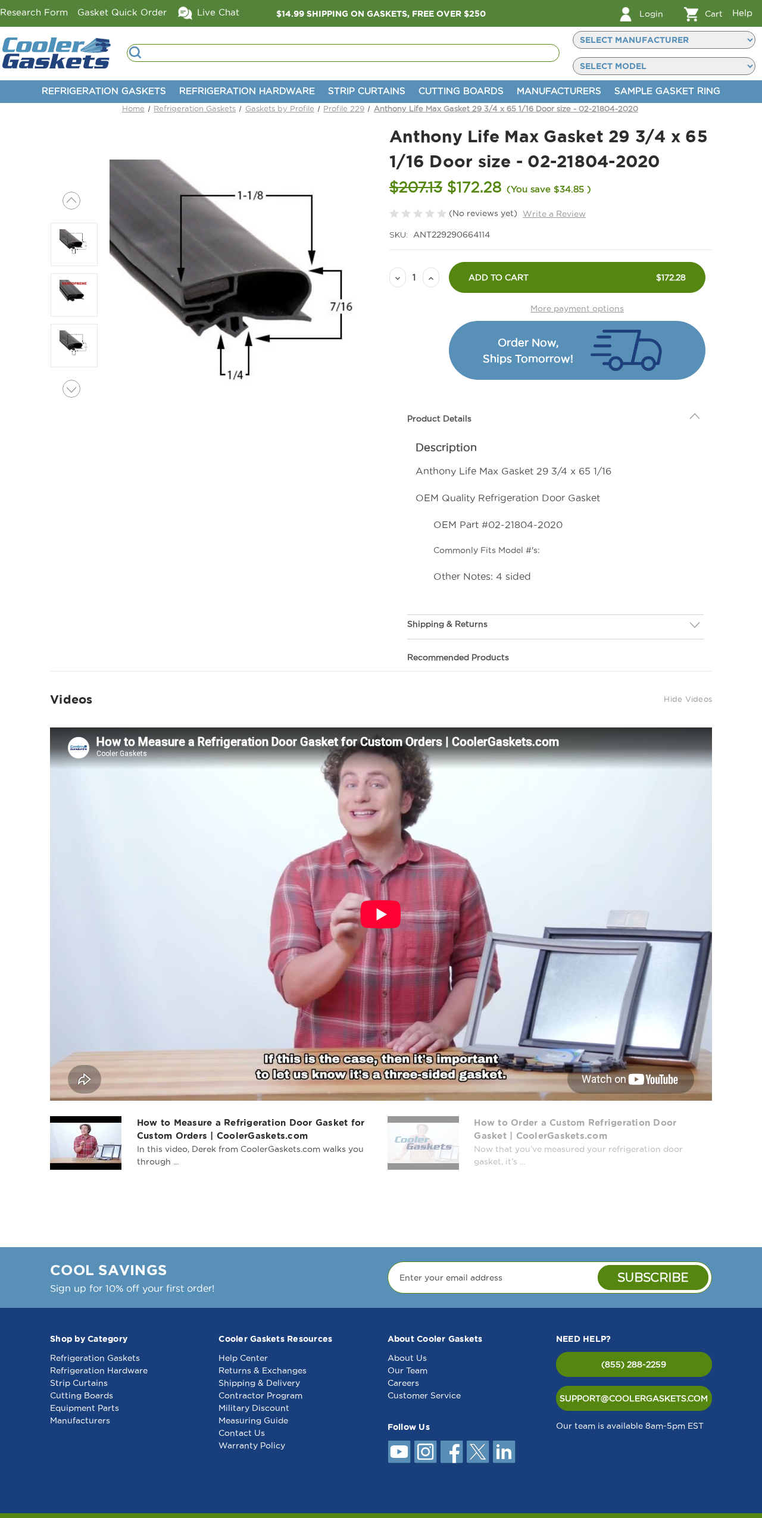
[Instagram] (426, 1452)
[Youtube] (399, 1452)
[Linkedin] (504, 1452)
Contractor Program (260, 1395)
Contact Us (241, 1433)
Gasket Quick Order (122, 12)
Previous (71, 201)
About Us (407, 1358)
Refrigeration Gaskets (104, 91)
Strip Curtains (366, 91)
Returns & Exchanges (262, 1370)
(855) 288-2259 (633, 1364)
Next (71, 389)
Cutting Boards (461, 91)
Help (742, 13)
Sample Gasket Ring (667, 91)
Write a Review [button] (554, 213)
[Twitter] (478, 1452)
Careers (403, 1383)
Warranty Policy (251, 1445)
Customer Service (424, 1395)
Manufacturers (559, 91)
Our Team (407, 1370)
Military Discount (253, 1408)
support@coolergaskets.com (634, 1398)
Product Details (439, 418)
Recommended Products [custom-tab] (458, 657)
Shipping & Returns (447, 624)
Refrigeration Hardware (247, 91)
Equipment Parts (84, 1408)
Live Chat (216, 12)
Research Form (34, 12)
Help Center (243, 1358)
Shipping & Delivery (259, 1383)
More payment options (577, 308)
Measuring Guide (253, 1420)
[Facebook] (452, 1452)
